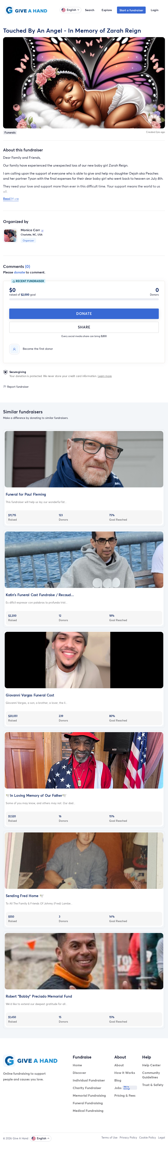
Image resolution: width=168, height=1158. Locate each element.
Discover (79, 1072)
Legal (161, 1137)
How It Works (124, 1072)
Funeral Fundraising (88, 1103)
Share (84, 327)
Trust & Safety (152, 1085)
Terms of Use (109, 1137)
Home (77, 1065)
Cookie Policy (147, 1137)
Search (89, 10)
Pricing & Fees (124, 1095)
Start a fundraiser (131, 10)
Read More (11, 199)
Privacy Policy (128, 1137)
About (119, 1065)
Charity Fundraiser (87, 1088)
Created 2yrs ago (155, 132)
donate (19, 272)
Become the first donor (38, 349)
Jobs (117, 1088)
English (71, 10)
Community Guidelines (151, 1074)
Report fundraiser (17, 387)
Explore (107, 10)
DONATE (84, 313)
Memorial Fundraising (89, 1095)
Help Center (151, 1065)
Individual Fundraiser (89, 1080)
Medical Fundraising (88, 1110)
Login (154, 10)
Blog (117, 1080)
